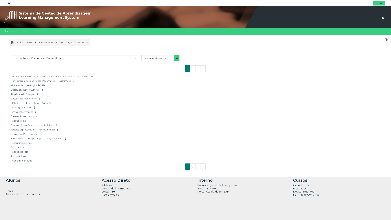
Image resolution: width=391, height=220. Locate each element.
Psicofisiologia (18, 120)
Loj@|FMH (108, 191)
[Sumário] (73, 80)
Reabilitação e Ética (21, 143)
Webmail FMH (206, 188)
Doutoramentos (303, 191)
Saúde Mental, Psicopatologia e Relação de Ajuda (37, 138)
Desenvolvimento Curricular (25, 89)
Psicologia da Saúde (21, 107)
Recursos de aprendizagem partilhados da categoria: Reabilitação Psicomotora (53, 76)
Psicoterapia (17, 147)
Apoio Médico (110, 194)
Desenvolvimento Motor (24, 116)
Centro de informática (116, 188)
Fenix (9, 191)
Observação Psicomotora (24, 98)
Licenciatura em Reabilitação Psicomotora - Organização (41, 81)
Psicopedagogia (19, 151)
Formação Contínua (306, 194)
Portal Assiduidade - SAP (213, 191)
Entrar (379, 3)
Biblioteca (108, 185)
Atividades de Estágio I (23, 94)
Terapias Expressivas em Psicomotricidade (33, 129)
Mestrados (300, 188)
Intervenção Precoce (22, 112)
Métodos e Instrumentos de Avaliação (31, 103)
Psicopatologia (18, 156)
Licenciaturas (301, 185)
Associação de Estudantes (23, 194)
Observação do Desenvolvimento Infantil (32, 125)
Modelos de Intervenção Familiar (28, 85)
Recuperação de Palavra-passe (217, 185)
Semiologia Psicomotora (24, 134)
